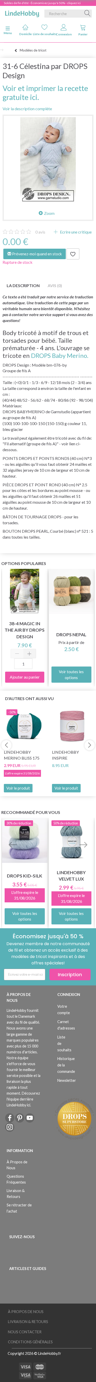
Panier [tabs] (83, 34)
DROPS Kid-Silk (24, 876)
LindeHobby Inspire (65, 755)
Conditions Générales (30, 1342)
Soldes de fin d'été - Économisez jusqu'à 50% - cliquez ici (42, 3)
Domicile (25, 34)
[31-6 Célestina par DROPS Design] (48, 160)
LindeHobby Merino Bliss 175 (21, 755)
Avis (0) (55, 285)
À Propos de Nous (17, 1165)
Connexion (64, 34)
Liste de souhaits (45, 34)
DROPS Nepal (71, 634)
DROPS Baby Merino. (59, 355)
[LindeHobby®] (22, 12)
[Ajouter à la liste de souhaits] (73, 254)
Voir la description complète (27, 108)
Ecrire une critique (75, 231)
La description (23, 285)
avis (40, 231)
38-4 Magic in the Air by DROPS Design (25, 630)
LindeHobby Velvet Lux (71, 876)
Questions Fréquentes (16, 1179)
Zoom (49, 213)
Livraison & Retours (16, 1193)
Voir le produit (18, 788)
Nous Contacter (24, 1332)
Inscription (70, 974)
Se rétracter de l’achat (19, 1208)
